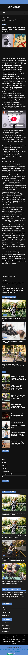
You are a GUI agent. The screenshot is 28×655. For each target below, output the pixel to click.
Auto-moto (17, 651)
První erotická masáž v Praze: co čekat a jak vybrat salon (6, 416)
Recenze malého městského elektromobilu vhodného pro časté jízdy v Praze (14, 353)
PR (3, 532)
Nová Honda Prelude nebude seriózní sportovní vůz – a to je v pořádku (13, 282)
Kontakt (4, 477)
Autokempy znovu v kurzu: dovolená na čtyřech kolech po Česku (6, 406)
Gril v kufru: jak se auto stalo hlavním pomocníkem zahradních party (6, 425)
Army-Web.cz (5, 631)
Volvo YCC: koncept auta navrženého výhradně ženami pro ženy (14, 331)
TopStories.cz (6, 612)
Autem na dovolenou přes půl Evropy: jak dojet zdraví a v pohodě (14, 308)
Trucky (4, 468)
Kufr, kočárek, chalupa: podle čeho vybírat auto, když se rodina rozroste (6, 444)
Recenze (4, 465)
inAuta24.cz (11, 649)
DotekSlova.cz (24, 649)
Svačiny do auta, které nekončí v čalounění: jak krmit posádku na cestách (6, 378)
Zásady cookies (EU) (8, 474)
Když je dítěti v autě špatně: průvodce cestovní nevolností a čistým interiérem (6, 388)
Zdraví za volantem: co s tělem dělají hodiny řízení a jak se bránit (6, 397)
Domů (3, 459)
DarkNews (19, 641)
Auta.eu (18, 649)
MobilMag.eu (5, 615)
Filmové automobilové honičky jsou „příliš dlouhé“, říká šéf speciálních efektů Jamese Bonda (12, 289)
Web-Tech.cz (5, 625)
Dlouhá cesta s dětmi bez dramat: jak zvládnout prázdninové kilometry (6, 434)
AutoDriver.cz (3, 649)
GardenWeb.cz (6, 628)
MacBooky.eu (5, 610)
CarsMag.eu (14, 6)
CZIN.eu (11, 651)
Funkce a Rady (6, 471)
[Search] (24, 13)
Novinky (4, 24)
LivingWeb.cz (5, 623)
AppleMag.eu (5, 607)
